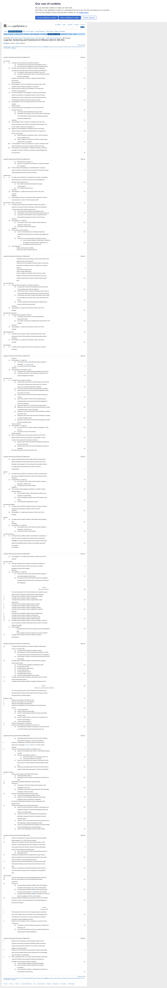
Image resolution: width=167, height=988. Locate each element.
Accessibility (57, 24)
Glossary (11, 983)
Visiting (56, 31)
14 (32, 86)
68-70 (19, 46)
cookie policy (84, 12)
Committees (44, 34)
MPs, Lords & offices (28, 31)
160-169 (76, 46)
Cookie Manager (71, 983)
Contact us (83, 24)
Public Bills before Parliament (53, 38)
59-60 (13, 46)
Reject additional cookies (69, 18)
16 (36, 745)
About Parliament (40, 31)
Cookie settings (89, 18)
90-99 (34, 46)
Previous (80, 45)
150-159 (72, 46)
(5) (25, 90)
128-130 (59, 46)
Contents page (6, 46)
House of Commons (9, 34)
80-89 (28, 46)
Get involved (49, 31)
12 (30, 364)
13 (30, 745)
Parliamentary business (15, 31)
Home (5, 31)
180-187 (8, 48)
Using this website (41, 983)
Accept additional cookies (46, 18)
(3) (34, 88)
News (70, 34)
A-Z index (5, 983)
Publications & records (53, 34)
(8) (21, 143)
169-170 (80, 46)
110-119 (46, 46)
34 (30, 740)
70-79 (22, 46)
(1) (20, 84)
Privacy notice (56, 983)
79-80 (25, 46)
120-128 (55, 46)
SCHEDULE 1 (6, 43)
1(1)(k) (32, 887)
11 (28, 745)
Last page (13, 48)
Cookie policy (63, 983)
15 (23, 529)
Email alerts (70, 24)
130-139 (63, 46)
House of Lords (19, 34)
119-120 (50, 46)
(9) (33, 126)
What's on (26, 34)
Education (62, 31)
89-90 (31, 46)
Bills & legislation (35, 34)
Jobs (34, 983)
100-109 (38, 46)
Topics (75, 34)
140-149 (67, 46)
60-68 (16, 46)
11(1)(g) (33, 892)
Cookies (64, 24)
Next (84, 45)
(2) (24, 84)
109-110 (42, 46)
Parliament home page (16, 38)
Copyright (49, 983)
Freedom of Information (26, 983)
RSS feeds (76, 24)
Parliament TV (64, 34)
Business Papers (40, 38)
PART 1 (18, 43)
